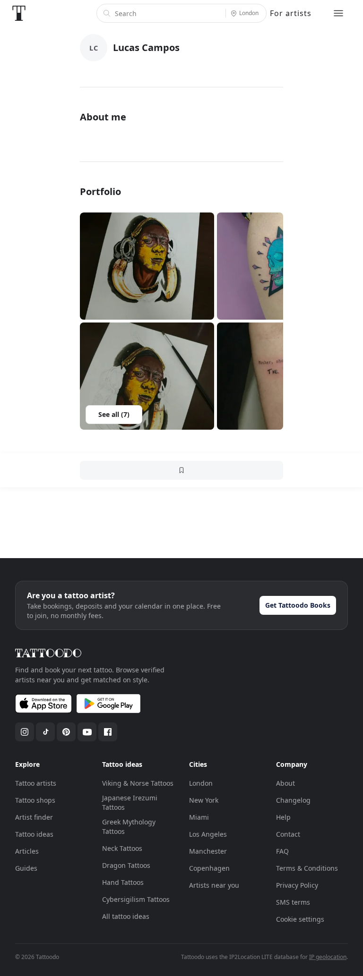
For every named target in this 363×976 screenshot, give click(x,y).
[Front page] (19, 13)
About (285, 783)
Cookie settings (300, 919)
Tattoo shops (35, 800)
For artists (290, 13)
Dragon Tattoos (126, 865)
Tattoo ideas (34, 834)
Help (283, 817)
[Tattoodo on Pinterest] (66, 731)
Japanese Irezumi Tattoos (129, 802)
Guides (26, 868)
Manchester (208, 851)
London (201, 783)
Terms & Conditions (307, 868)
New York (203, 800)
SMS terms (293, 902)
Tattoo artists (35, 783)
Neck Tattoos (122, 848)
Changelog (293, 800)
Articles (27, 851)
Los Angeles (208, 834)
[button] (147, 266)
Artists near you (214, 885)
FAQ (282, 851)
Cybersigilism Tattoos (136, 899)
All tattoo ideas (125, 916)
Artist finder (34, 817)
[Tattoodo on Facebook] (107, 731)
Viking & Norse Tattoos (137, 783)
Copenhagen (209, 868)
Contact (288, 834)
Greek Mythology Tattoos (129, 826)
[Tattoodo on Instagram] (24, 731)
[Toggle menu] (338, 13)
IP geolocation (327, 957)
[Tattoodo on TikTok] (45, 731)
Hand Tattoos (123, 882)
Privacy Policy (297, 885)
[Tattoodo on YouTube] (87, 731)
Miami (199, 817)
